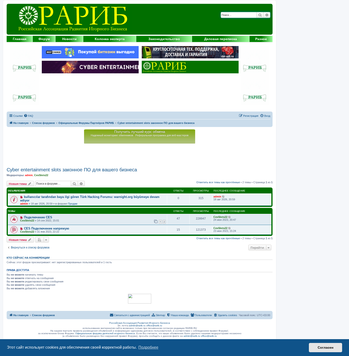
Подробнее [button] (148, 347)
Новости (69, 39)
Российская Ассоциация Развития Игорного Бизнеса (139, 323)
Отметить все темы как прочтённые (218, 182)
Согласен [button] (325, 347)
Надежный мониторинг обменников (112, 135)
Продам (72, 203)
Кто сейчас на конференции (28, 257)
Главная (19, 39)
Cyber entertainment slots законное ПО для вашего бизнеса (72, 169)
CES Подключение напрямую (46, 228)
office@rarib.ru (154, 325)
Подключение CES (38, 217)
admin (29, 175)
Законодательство (164, 39)
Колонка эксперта (110, 39)
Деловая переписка (220, 39)
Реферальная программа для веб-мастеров (162, 135)
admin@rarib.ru (137, 325)
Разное (261, 39)
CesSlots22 (41, 175)
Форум (44, 39)
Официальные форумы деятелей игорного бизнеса (105, 333)
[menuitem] (28, 116)
